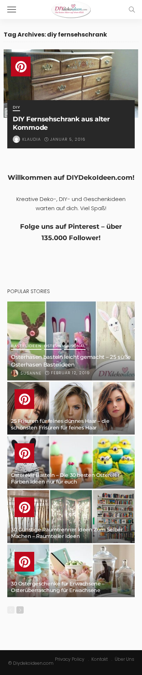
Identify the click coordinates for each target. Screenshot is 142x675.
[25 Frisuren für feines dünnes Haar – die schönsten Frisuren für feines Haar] (71, 408)
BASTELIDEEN (26, 346)
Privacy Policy (69, 659)
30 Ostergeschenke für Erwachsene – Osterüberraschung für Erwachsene (57, 587)
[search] (131, 9)
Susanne (31, 373)
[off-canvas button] (11, 9)
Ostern (53, 346)
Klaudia (31, 139)
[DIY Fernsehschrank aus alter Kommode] (71, 83)
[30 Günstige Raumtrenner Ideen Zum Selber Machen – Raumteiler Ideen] (71, 516)
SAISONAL (75, 346)
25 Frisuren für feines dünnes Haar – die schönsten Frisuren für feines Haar (60, 424)
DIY (16, 108)
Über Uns (124, 659)
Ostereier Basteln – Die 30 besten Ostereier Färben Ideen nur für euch (65, 478)
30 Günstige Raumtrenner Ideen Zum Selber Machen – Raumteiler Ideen (67, 532)
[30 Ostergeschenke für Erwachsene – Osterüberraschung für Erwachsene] (71, 571)
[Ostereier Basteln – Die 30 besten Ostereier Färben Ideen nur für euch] (71, 462)
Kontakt (99, 659)
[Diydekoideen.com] (71, 8)
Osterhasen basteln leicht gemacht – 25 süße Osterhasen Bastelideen (71, 360)
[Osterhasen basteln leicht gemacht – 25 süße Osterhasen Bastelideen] (71, 341)
